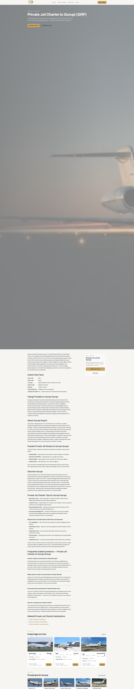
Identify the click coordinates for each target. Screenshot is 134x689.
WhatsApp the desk (46, 25)
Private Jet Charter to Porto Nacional (38, 621)
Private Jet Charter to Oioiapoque (37, 619)
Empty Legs (70, 2)
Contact (77, 2)
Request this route (95, 368)
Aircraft (54, 2)
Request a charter (33, 25)
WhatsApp (95, 373)
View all (103, 634)
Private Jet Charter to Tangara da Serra (39, 624)
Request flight (102, 2)
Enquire (48, 664)
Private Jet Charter (62, 2)
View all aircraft (101, 675)
